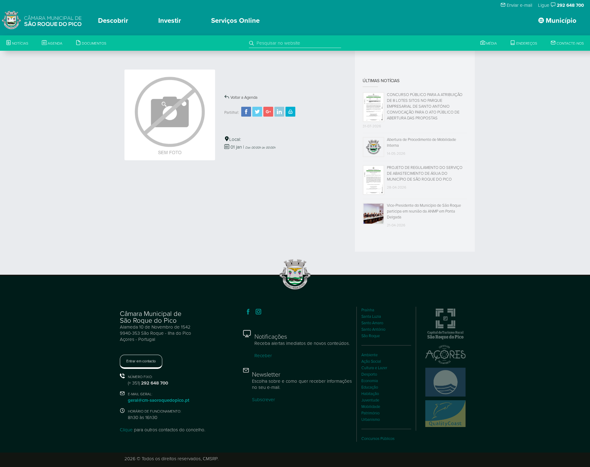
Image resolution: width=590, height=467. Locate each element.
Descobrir (113, 21)
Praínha (367, 310)
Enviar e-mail (518, 5)
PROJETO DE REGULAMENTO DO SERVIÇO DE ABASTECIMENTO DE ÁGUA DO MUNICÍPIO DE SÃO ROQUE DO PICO (424, 173)
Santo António (373, 329)
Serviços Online (235, 21)
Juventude (370, 400)
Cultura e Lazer (374, 367)
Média (491, 43)
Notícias (19, 43)
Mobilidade (370, 406)
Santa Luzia (371, 316)
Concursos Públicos (378, 438)
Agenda (54, 43)
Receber (263, 355)
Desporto (369, 374)
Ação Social (371, 361)
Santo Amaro (372, 323)
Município (560, 21)
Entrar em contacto (141, 361)
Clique (126, 430)
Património (370, 413)
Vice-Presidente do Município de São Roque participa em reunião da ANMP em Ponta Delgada (424, 211)
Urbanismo (370, 419)
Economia (369, 380)
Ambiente (369, 355)
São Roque (370, 335)
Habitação (370, 393)
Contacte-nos (570, 43)
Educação (369, 387)
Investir (169, 21)
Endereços (526, 43)
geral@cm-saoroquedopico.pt (158, 400)
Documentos (93, 43)
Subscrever (263, 399)
